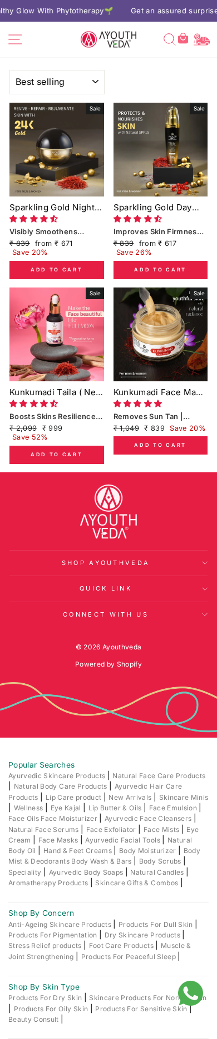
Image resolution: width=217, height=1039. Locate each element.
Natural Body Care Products (61, 786)
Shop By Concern (41, 913)
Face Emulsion (174, 808)
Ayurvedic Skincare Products (57, 775)
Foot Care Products (122, 945)
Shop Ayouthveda (106, 563)
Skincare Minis (184, 797)
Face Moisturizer (70, 818)
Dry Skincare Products (144, 935)
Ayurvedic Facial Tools (123, 840)
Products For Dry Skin (46, 997)
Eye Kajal (67, 808)
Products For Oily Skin (52, 1009)
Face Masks (59, 840)
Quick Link (106, 588)
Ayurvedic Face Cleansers (149, 818)
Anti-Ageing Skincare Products (60, 924)
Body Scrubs (161, 861)
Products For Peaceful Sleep (129, 956)
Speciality (25, 872)
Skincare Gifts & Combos (137, 883)
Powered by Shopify (108, 664)
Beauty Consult (34, 1019)
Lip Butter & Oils (116, 808)
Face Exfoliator (112, 829)
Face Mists (162, 829)
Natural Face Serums (44, 829)
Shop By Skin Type (44, 986)
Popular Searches (41, 764)
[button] (35, 218)
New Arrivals (131, 797)
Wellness (29, 808)
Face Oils (24, 818)
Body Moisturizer (148, 850)
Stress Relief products (45, 945)
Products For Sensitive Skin (142, 1009)
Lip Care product (74, 797)
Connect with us (106, 614)
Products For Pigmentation (53, 935)
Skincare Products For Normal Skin (147, 997)
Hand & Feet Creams (78, 850)
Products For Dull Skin (157, 924)
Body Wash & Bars (102, 861)
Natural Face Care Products (158, 775)
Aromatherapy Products (49, 883)
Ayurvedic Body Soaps (87, 872)
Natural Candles (158, 872)
